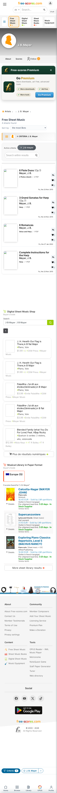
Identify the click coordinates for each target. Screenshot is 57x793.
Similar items (23, 509)
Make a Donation (38, 630)
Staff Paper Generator (40, 666)
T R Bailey (33, 442)
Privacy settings (12, 634)
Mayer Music (18, 397)
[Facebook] (16, 698)
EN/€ (52, 12)
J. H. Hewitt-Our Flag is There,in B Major (29, 364)
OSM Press (32, 351)
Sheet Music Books (18, 654)
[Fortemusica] (18, 730)
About (8, 59)
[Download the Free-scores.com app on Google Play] (28, 710)
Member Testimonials (15, 620)
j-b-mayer (28, 147)
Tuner (32, 671)
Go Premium (44, 94)
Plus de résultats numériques (30, 454)
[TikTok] (41, 698)
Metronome (35, 657)
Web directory (36, 675)
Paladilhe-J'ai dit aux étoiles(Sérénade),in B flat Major (30, 408)
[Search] (36, 155)
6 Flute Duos (30, 172)
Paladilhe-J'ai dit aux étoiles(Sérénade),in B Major (32, 385)
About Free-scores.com (16, 611)
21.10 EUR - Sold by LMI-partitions (34, 522)
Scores (19, 59)
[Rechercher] (44, 10)
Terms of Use (11, 625)
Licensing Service (38, 620)
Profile (51, 790)
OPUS (40, 790)
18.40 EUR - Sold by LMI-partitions (35, 499)
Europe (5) (16, 474)
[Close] (51, 70)
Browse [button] (17, 790)
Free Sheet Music (17, 649)
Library (28, 790)
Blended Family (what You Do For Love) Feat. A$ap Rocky (32, 431)
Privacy (8, 630)
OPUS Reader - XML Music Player (39, 651)
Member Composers (39, 611)
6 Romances (26, 226)
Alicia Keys (19, 442)
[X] (32, 698)
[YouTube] (24, 698)
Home (5, 790)
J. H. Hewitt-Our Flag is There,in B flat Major (29, 343)
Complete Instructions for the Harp (34, 255)
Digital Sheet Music (18, 658)
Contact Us (10, 616)
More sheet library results (28, 567)
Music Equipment (17, 663)
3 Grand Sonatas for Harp (34, 200)
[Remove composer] (40, 771)
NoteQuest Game (38, 662)
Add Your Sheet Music (40, 616)
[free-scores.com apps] (4, 22)
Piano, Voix (23, 347)
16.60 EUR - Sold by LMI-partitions (35, 552)
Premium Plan (36, 625)
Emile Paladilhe (32, 393)
